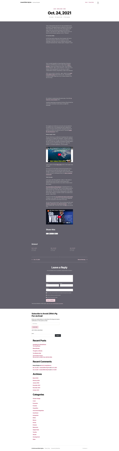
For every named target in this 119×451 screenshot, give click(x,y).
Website (47, 288)
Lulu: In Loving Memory (46, 365)
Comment (48, 274)
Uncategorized (36, 437)
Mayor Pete (59, 164)
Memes (34, 420)
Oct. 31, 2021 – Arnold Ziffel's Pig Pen (41, 369)
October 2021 (36, 390)
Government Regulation (38, 410)
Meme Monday (36, 348)
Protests (35, 425)
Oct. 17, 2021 (54, 369)
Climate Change (36, 398)
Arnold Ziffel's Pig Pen (25, 2)
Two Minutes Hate (37, 353)
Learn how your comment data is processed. (54, 303)
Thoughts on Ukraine (37, 350)
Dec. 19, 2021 (53, 248)
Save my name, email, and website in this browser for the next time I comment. (59, 292)
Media (34, 417)
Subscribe (35, 327)
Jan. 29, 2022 (72, 248)
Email (61, 283)
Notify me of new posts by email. (52, 297)
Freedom (35, 405)
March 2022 (35, 378)
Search (33, 333)
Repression (35, 427)
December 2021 (36, 385)
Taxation (35, 432)
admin (52, 17)
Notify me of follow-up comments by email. (54, 295)
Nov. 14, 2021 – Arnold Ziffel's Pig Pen (41, 367)
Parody (34, 422)
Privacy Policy (91, 2)
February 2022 (36, 380)
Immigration (35, 415)
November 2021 (36, 387)
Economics (35, 403)
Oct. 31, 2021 (34, 248)
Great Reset (35, 413)
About (86, 2)
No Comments (67, 17)
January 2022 (36, 382)
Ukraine (34, 434)
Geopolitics (35, 408)
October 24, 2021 (59, 17)
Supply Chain (59, 8)
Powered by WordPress (55, 448)
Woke (64, 8)
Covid (54, 8)
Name (47, 283)
